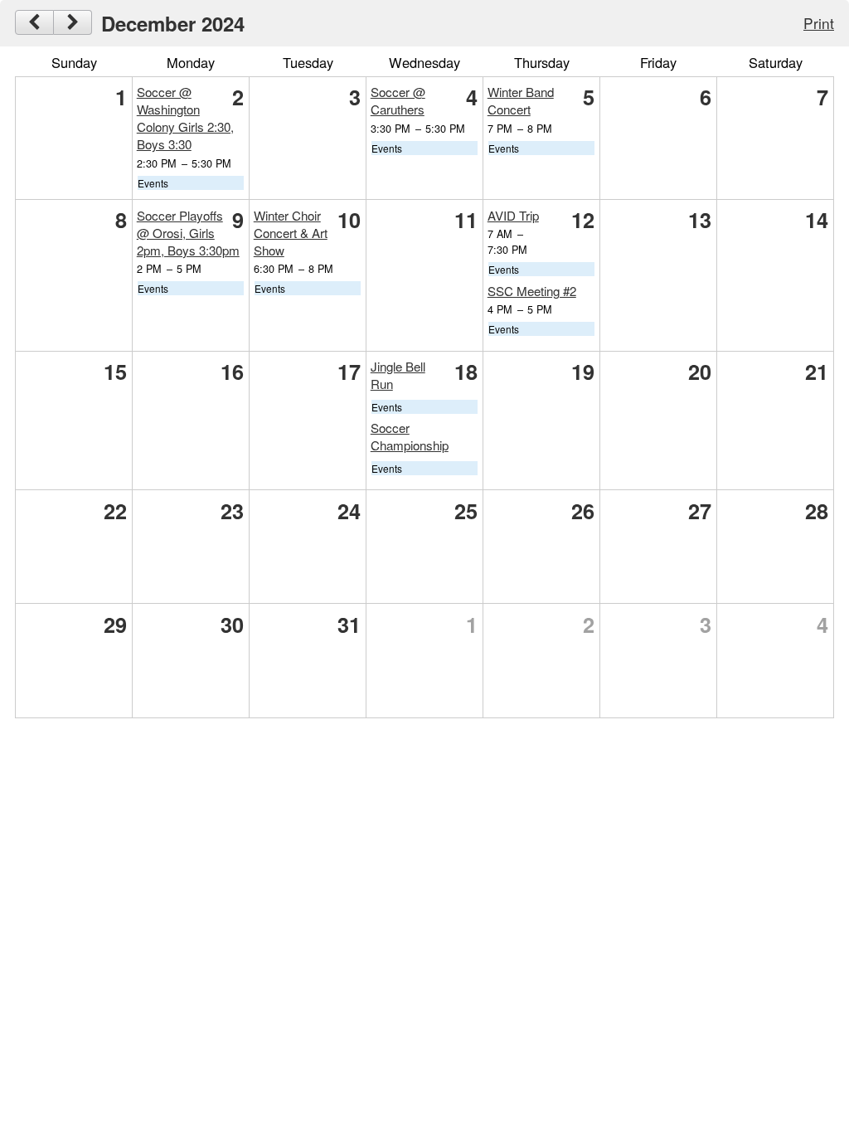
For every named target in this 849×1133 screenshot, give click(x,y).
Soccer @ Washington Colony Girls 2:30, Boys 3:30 (185, 118)
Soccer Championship (410, 436)
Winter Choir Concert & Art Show (290, 233)
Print (818, 22)
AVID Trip (513, 215)
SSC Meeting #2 (532, 290)
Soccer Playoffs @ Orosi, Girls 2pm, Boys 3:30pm (188, 233)
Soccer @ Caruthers (398, 100)
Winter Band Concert (521, 100)
